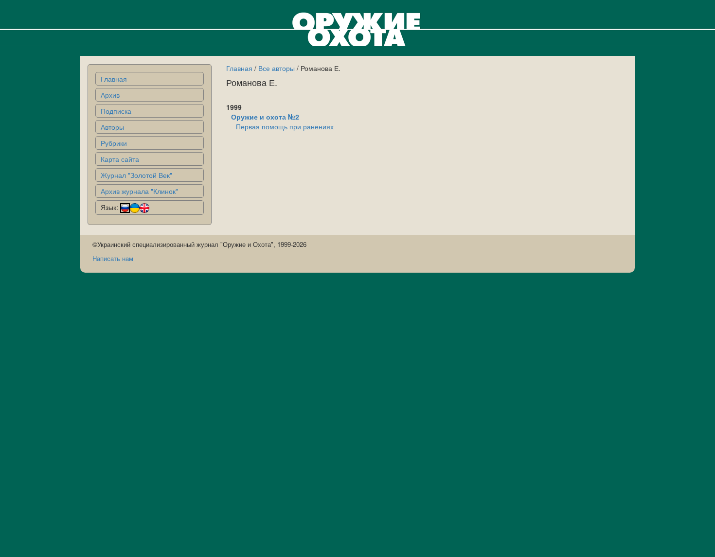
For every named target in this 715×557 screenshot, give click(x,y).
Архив (110, 95)
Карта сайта (120, 159)
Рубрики (114, 143)
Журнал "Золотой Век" (136, 175)
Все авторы (276, 68)
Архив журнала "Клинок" (139, 191)
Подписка (116, 111)
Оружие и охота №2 (265, 117)
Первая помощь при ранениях (285, 126)
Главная (114, 79)
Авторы (112, 127)
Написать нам (112, 258)
